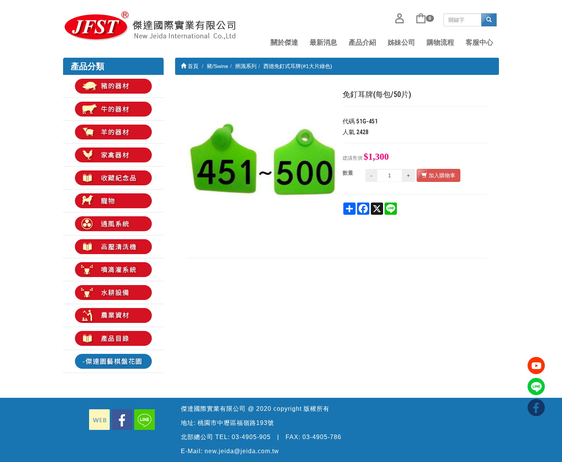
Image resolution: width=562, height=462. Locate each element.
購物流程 (440, 42)
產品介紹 (362, 42)
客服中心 (479, 42)
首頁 (192, 66)
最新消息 (323, 42)
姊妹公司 (401, 42)
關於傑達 (284, 42)
